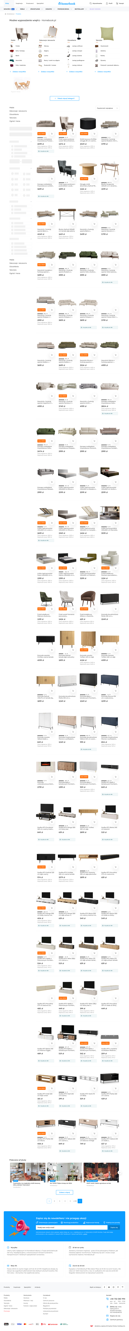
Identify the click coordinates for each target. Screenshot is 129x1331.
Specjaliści (40, 3)
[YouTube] (109, 1287)
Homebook (46, 1295)
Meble (6, 1298)
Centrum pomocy (116, 1320)
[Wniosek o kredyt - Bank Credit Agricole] (64, 1324)
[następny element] (119, 1172)
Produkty (7, 1287)
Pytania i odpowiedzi (30, 1306)
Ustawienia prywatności (50, 1311)
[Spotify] (122, 1287)
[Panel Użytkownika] (109, 3)
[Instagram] (113, 1287)
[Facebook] (104, 1287)
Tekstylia (6, 1303)
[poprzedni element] (9, 1172)
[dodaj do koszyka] (52, 133)
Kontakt (45, 1314)
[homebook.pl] (66, 3)
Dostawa (26, 1298)
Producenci (30, 3)
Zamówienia (27, 1295)
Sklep (7, 3)
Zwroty (26, 1303)
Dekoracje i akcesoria (10, 1308)
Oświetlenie (7, 1300)
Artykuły (37, 1287)
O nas (45, 1298)
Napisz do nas (115, 1316)
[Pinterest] (118, 1287)
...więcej (85, 1234)
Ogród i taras (8, 1306)
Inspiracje (19, 3)
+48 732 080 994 (117, 1299)
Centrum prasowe (48, 1300)
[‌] (19, 141)
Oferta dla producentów (50, 1303)
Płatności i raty (28, 1300)
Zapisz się (114, 1227)
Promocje (7, 1311)
